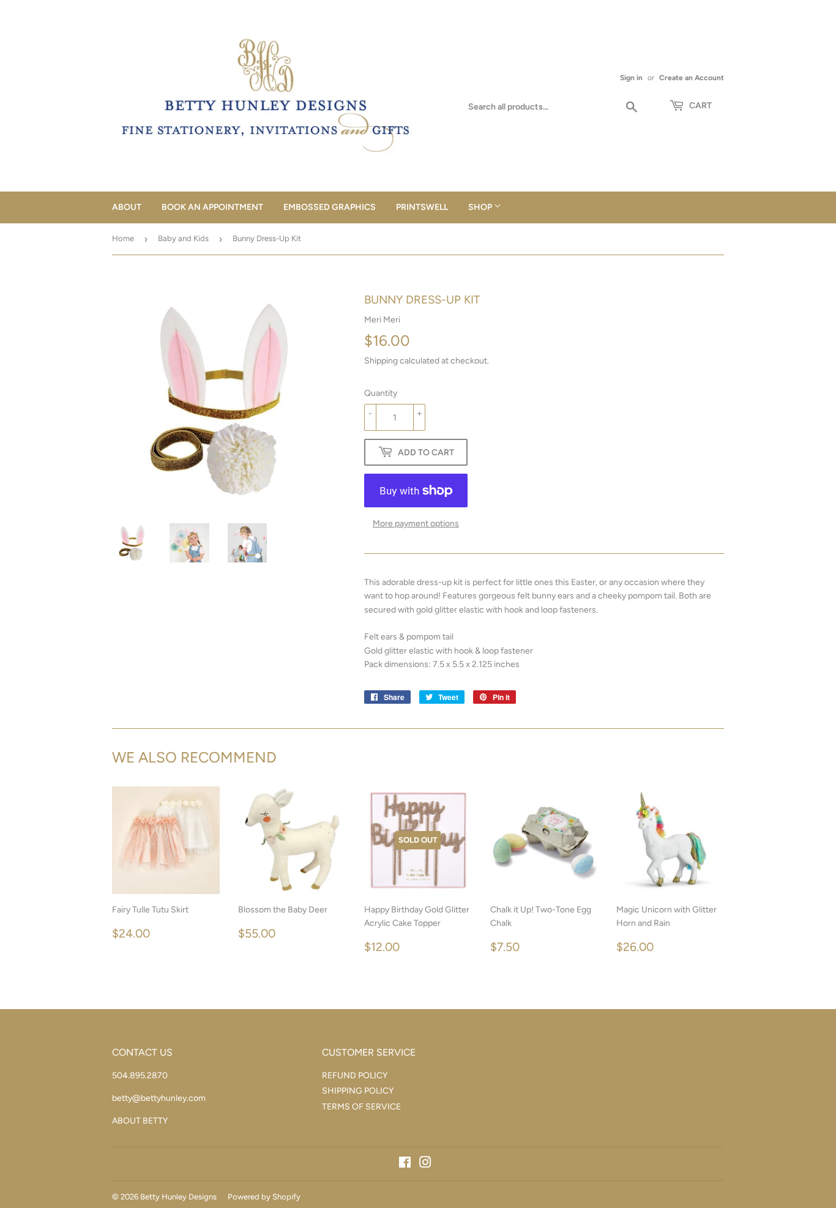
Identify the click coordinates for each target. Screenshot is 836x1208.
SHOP (481, 207)
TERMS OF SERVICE (361, 1107)
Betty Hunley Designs (178, 1196)
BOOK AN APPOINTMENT (212, 207)
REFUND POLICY (354, 1075)
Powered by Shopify (264, 1196)
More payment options (416, 523)
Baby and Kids (183, 238)
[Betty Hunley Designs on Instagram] (425, 1164)
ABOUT (126, 207)
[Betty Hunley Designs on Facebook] (404, 1164)
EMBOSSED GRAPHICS (329, 207)
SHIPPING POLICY (358, 1091)
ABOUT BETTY (140, 1121)
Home (123, 238)
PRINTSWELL (422, 207)
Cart (699, 105)
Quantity (380, 393)
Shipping (381, 361)
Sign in (631, 77)
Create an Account (691, 77)
